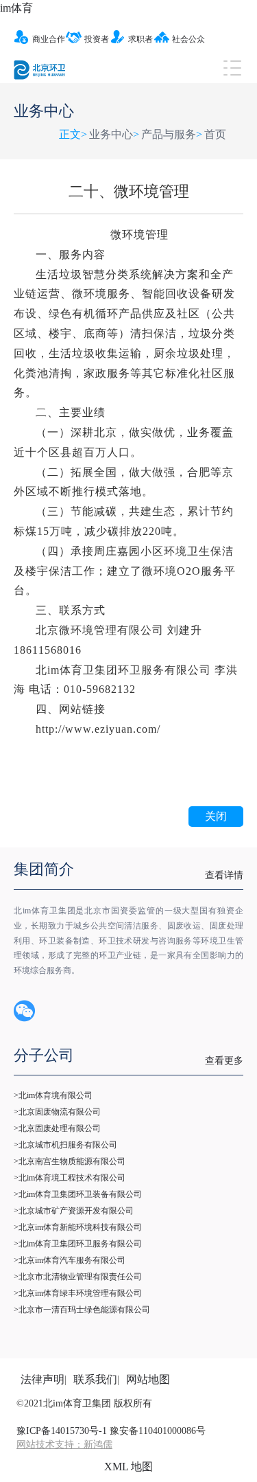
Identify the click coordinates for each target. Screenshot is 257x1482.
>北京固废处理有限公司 (57, 1128)
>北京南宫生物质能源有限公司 (69, 1161)
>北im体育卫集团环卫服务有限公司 (78, 1244)
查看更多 (224, 1061)
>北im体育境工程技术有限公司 (69, 1178)
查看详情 (224, 875)
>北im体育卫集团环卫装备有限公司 (78, 1194)
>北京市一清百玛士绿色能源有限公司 (82, 1309)
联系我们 (95, 1379)
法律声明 (42, 1379)
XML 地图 (128, 1466)
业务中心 (111, 134)
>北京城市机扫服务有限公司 (65, 1145)
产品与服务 (168, 134)
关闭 (216, 816)
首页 (215, 134)
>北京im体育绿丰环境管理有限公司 (78, 1293)
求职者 (140, 39)
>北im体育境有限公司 (53, 1095)
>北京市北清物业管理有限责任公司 (78, 1276)
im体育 (16, 8)
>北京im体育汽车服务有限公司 (69, 1260)
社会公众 (188, 39)
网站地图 (148, 1379)
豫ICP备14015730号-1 (61, 1431)
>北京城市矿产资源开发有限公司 (74, 1211)
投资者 (96, 39)
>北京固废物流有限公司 (57, 1112)
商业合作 (48, 39)
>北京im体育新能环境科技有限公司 (78, 1227)
